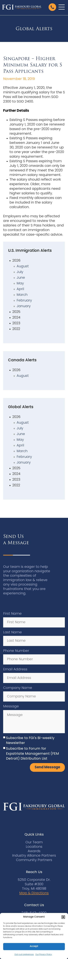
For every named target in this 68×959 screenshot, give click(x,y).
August (23, 266)
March (22, 295)
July (20, 272)
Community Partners (34, 860)
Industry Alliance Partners (34, 856)
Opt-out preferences (24, 955)
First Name (12, 614)
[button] (63, 917)
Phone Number (16, 651)
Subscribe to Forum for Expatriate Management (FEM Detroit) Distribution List (32, 754)
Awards (34, 851)
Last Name (12, 632)
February (24, 300)
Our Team (34, 842)
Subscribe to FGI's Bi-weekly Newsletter (30, 740)
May (20, 283)
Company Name (17, 688)
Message (11, 706)
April (20, 289)
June (21, 278)
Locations (34, 847)
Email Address (15, 669)
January (24, 306)
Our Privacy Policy (43, 955)
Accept (34, 946)
